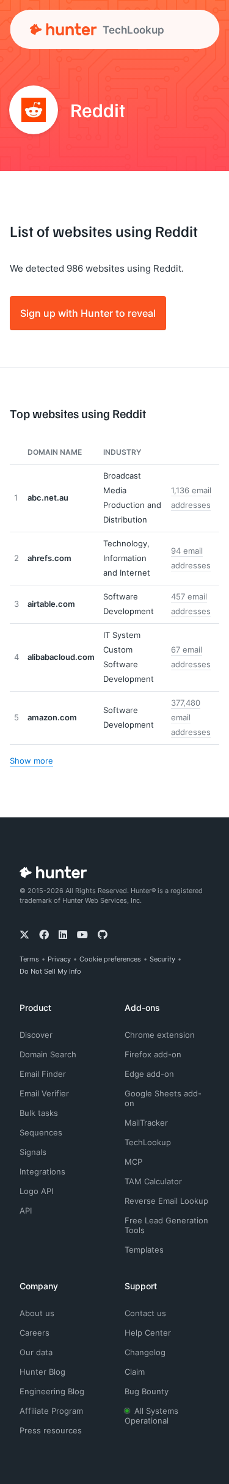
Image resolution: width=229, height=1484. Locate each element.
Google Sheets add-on (163, 1098)
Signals (33, 1151)
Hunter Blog (42, 1371)
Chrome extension (160, 1034)
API (26, 1210)
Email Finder (43, 1073)
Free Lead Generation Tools (166, 1225)
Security (162, 959)
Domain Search (48, 1054)
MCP (133, 1161)
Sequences (41, 1132)
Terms (29, 959)
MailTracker (146, 1122)
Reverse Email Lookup (166, 1200)
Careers (34, 1332)
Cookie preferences (110, 959)
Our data (36, 1352)
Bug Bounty (147, 1391)
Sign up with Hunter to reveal (88, 313)
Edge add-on (149, 1073)
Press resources (51, 1430)
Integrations (42, 1171)
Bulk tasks (39, 1112)
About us (37, 1313)
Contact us (145, 1313)
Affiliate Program (51, 1410)
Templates (144, 1249)
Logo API (36, 1190)
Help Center (148, 1332)
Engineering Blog (52, 1391)
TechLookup (148, 1142)
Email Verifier (44, 1093)
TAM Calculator (153, 1181)
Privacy (59, 959)
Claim (135, 1371)
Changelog (145, 1352)
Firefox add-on (153, 1054)
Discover (36, 1034)
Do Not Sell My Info (50, 971)
